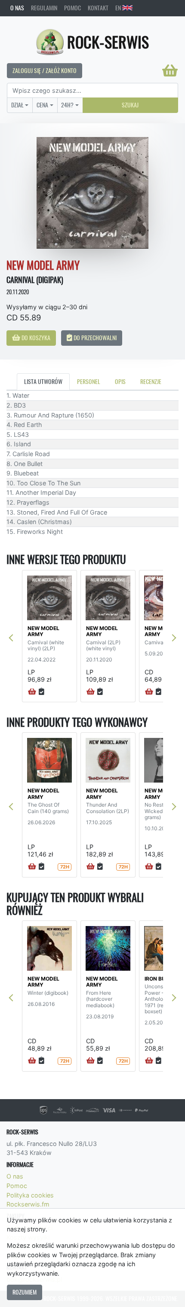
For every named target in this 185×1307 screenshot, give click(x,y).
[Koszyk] (170, 70)
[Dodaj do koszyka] (32, 692)
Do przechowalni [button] (94, 337)
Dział (17, 105)
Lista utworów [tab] (43, 381)
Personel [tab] (88, 381)
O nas (17, 7)
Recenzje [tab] (150, 381)
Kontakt (98, 7)
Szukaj (130, 105)
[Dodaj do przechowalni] (41, 692)
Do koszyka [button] (35, 337)
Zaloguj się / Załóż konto (44, 70)
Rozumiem (24, 1292)
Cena (42, 105)
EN (118, 7)
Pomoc (72, 7)
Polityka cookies (30, 1195)
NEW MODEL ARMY (43, 631)
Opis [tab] (120, 381)
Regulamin (44, 7)
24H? (67, 105)
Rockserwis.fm (27, 1204)
